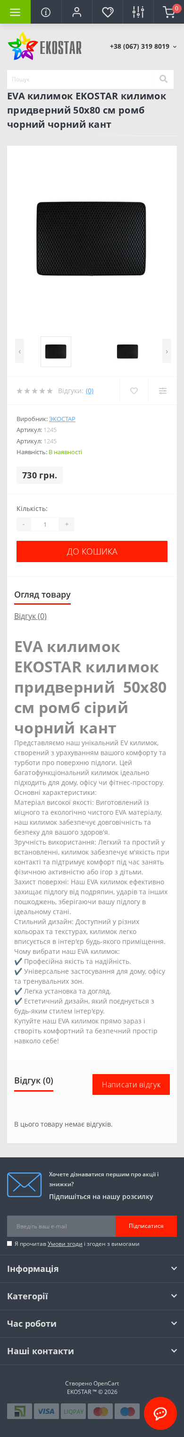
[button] (76, 12)
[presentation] (19, 351)
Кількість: (32, 508)
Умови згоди (65, 1244)
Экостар (62, 418)
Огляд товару (42, 594)
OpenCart (106, 1383)
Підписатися (146, 1226)
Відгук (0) (30, 616)
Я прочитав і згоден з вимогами (77, 1244)
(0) (89, 390)
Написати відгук (131, 1084)
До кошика (92, 551)
